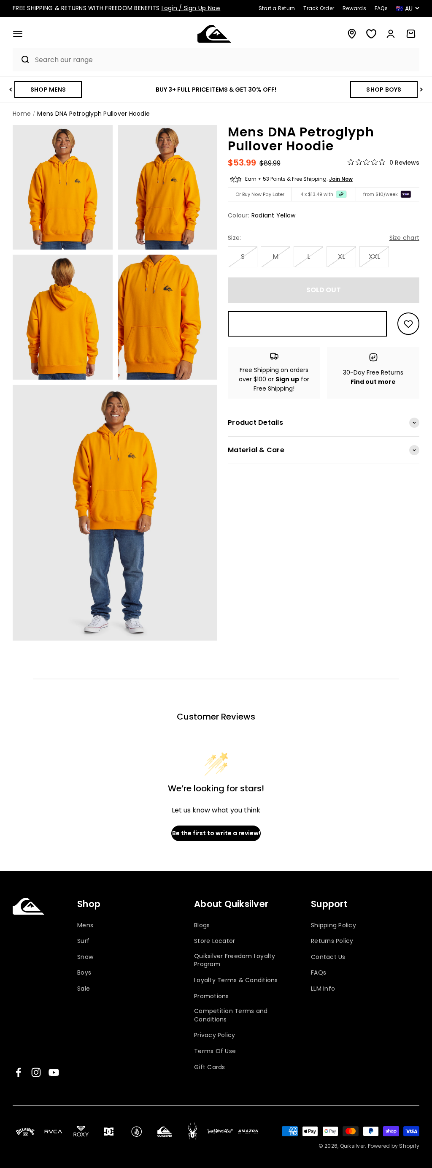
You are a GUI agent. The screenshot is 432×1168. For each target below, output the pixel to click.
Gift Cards (209, 1067)
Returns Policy (332, 941)
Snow (85, 957)
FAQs (318, 973)
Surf (83, 941)
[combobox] (225, 59)
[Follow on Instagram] (36, 1072)
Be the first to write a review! (216, 833)
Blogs (202, 925)
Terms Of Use (215, 1051)
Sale (83, 989)
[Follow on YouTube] (53, 1072)
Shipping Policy (333, 925)
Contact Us (328, 957)
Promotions (211, 996)
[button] (18, 34)
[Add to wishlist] (408, 323)
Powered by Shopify (394, 1145)
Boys (84, 973)
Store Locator (214, 941)
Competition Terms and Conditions (230, 1015)
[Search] (22, 59)
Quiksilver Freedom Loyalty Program (234, 960)
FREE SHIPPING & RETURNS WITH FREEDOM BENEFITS (116, 8)
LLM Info (323, 989)
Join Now (341, 178)
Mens (85, 925)
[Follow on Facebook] (18, 1072)
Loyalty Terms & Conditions (236, 980)
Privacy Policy (214, 1035)
